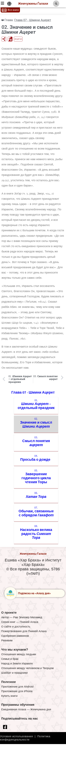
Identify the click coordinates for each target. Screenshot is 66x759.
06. (36, 495)
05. (36, 476)
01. (36, 404)
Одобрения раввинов (15, 635)
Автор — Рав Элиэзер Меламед (21, 617)
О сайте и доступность (15, 626)
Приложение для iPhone (17, 691)
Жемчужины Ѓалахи (33, 4)
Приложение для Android (17, 686)
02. (36, 423)
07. (36, 511)
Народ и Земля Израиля (17, 663)
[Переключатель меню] (9, 4)
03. (36, 441)
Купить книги (9, 695)
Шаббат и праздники (14, 672)
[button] (56, 3)
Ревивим (6, 640)
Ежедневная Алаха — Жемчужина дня (26, 709)
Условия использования (16, 736)
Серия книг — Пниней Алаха (19, 621)
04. (36, 458)
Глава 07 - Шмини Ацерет (32, 20)
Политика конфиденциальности (25, 738)
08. (36, 532)
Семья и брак (9, 658)
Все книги (13, 10)
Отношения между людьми (18, 654)
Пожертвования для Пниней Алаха (24, 631)
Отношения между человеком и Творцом (27, 668)
